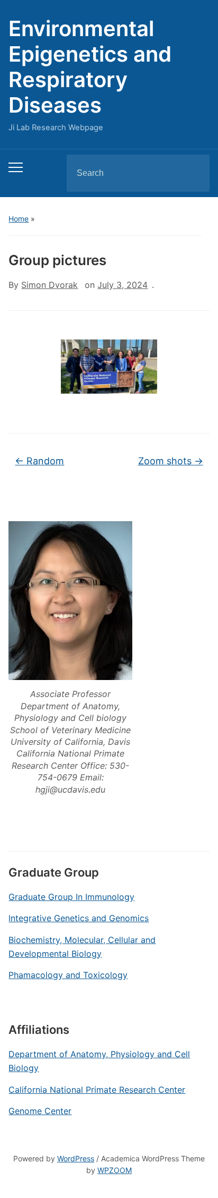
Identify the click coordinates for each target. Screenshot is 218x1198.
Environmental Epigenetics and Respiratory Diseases (89, 66)
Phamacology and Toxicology (68, 975)
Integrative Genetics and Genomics (78, 918)
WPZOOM (114, 1170)
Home (18, 218)
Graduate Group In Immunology (71, 896)
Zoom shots (170, 460)
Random (39, 460)
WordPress (75, 1158)
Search (192, 173)
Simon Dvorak (49, 284)
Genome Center (39, 1111)
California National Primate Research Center (96, 1089)
